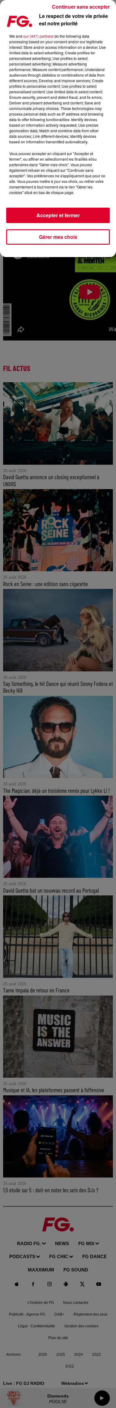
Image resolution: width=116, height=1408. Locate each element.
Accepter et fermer (58, 215)
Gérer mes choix (58, 236)
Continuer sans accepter (81, 6)
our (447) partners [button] (38, 36)
